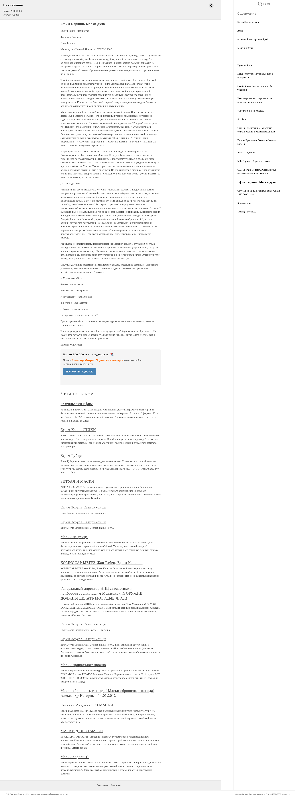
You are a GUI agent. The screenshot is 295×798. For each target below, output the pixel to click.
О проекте (102, 785)
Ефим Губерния (74, 455)
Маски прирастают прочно (83, 664)
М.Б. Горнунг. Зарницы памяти (253, 161)
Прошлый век (244, 65)
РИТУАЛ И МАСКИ (77, 481)
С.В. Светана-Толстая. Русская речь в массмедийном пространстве (37, 794)
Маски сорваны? (75, 756)
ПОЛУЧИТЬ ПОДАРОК (79, 371)
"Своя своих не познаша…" (252, 110)
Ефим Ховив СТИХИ (78, 429)
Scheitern (241, 119)
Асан (240, 30)
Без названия (244, 202)
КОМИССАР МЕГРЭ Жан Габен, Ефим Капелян (101, 562)
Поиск (263, 4)
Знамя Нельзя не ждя (248, 22)
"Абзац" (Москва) (246, 211)
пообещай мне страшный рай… (254, 39)
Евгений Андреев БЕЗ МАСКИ (87, 704)
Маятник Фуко (245, 47)
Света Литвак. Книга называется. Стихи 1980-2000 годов (261, 794)
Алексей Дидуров (246, 152)
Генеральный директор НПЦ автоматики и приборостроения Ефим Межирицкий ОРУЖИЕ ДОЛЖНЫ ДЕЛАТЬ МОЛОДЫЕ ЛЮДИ (101, 593)
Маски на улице (74, 536)
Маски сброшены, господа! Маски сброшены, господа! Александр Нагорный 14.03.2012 (107, 693)
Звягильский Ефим (77, 403)
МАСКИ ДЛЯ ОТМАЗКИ (82, 730)
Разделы (116, 785)
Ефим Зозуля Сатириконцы (83, 507)
